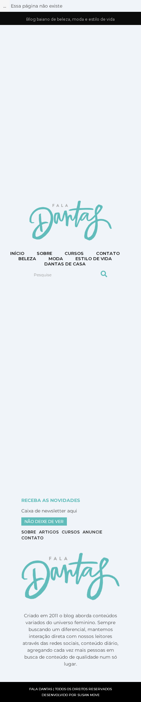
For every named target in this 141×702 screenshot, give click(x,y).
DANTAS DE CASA (65, 263)
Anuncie (92, 532)
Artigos (49, 532)
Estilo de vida (93, 258)
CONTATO (108, 253)
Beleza (27, 258)
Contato (32, 537)
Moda (56, 258)
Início (17, 253)
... (4, 6)
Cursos (74, 253)
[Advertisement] (70, 112)
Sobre (44, 253)
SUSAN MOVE (88, 695)
